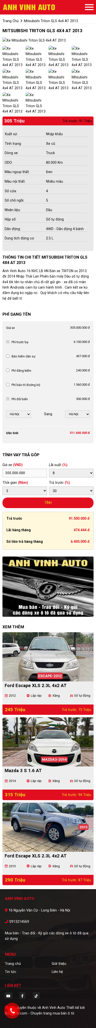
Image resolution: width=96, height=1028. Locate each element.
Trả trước (59, 483)
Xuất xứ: (11, 134)
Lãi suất (58, 465)
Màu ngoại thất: (17, 172)
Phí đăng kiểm (21, 370)
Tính (48, 503)
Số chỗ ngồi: (14, 200)
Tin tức (10, 972)
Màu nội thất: (15, 181)
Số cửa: (11, 191)
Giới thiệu (59, 964)
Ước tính (12, 433)
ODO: (9, 162)
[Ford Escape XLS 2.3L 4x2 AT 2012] (48, 656)
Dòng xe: (11, 153)
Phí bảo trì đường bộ (26, 385)
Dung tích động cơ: (19, 238)
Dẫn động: (13, 229)
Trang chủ (13, 964)
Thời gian (15, 483)
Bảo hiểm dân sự (23, 356)
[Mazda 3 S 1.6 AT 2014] (48, 741)
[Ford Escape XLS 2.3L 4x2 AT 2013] (48, 827)
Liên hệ (57, 972)
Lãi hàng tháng (18, 530)
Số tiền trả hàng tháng (24, 541)
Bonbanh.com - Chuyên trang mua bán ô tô (39, 1013)
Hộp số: (10, 219)
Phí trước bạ (20, 342)
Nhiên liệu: (13, 210)
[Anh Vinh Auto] (29, 7)
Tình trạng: (13, 144)
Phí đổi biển (20, 399)
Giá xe (10, 328)
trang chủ (10, 21)
